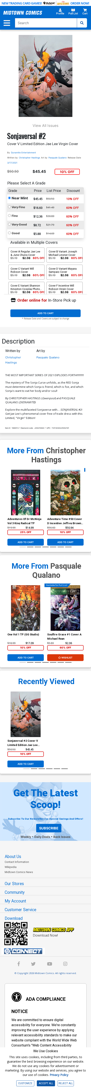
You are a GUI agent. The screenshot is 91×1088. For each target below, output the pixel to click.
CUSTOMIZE (25, 1083)
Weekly (26, 837)
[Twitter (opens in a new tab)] (33, 964)
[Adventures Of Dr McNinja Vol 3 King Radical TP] (25, 492)
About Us (13, 856)
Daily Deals (42, 837)
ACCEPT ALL (46, 1083)
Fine (15, 216)
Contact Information (17, 861)
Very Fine (18, 207)
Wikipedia (11, 867)
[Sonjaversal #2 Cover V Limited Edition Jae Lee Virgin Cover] (25, 714)
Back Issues (61, 837)
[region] (9, 498)
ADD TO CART (45, 313)
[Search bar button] (82, 23)
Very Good (19, 224)
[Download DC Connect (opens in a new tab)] (47, 951)
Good (16, 233)
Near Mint (20, 198)
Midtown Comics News (19, 872)
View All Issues (45, 125)
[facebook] (18, 964)
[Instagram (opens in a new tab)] (65, 964)
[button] (60, 12)
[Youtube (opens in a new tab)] (49, 964)
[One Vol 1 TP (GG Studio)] (25, 608)
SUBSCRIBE (48, 828)
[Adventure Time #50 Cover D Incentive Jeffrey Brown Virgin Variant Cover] (65, 492)
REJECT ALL (66, 1083)
